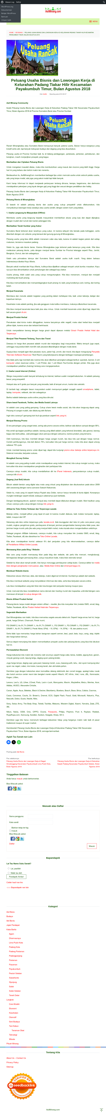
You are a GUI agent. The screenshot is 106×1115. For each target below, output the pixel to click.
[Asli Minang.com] (53, 9)
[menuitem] (2, 2)
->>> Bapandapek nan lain (17, 887)
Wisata (12, 1039)
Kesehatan (13, 1012)
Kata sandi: (14, 822)
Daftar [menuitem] (18, 2)
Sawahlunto (14, 977)
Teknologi (13, 1034)
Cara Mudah (14, 1004)
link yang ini (48, 503)
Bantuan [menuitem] (4, 17)
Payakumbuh (14, 968)
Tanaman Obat (18, 1030)
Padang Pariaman (16, 951)
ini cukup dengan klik (32, 594)
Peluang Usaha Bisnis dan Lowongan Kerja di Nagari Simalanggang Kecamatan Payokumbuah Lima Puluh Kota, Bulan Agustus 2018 (28, 762)
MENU (95, 21)
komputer (10, 362)
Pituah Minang (12, 1043)
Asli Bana (10, 911)
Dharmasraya (15, 938)
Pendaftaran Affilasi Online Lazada (22, 544)
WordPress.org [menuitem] (7, 7)
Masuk (92, 846)
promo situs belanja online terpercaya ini (81, 450)
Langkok (10, 999)
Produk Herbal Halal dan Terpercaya (43, 607)
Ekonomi (13, 1008)
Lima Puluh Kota (16, 942)
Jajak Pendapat (13, 925)
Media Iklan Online (52, 565)
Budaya (9, 916)
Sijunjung (13, 982)
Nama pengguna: (16, 816)
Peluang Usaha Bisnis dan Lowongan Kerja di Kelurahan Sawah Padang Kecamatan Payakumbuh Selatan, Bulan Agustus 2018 (78, 762)
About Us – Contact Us (16, 1058)
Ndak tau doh (16, 872)
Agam (11, 933)
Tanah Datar (14, 995)
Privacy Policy (12, 1062)
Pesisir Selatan (15, 973)
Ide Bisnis (20, 752)
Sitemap (9, 1066)
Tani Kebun (13, 1026)
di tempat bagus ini (72, 565)
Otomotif (12, 1017)
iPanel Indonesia (64, 471)
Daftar (11, 843)
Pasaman (13, 964)
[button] (10, 788)
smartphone (88, 389)
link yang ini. (61, 415)
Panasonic (52, 711)
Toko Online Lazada (48, 536)
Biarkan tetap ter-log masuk (20, 829)
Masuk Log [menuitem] (9, 2)
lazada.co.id (49, 522)
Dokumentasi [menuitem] (6, 10)
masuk (19, 778)
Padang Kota (14, 947)
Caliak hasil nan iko (14, 882)
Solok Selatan (15, 990)
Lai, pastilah (16, 868)
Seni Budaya (14, 1021)
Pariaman (13, 960)
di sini (23, 312)
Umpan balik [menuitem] (6, 20)
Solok (11, 986)
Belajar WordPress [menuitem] (8, 13)
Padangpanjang (15, 955)
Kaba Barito (11, 929)
